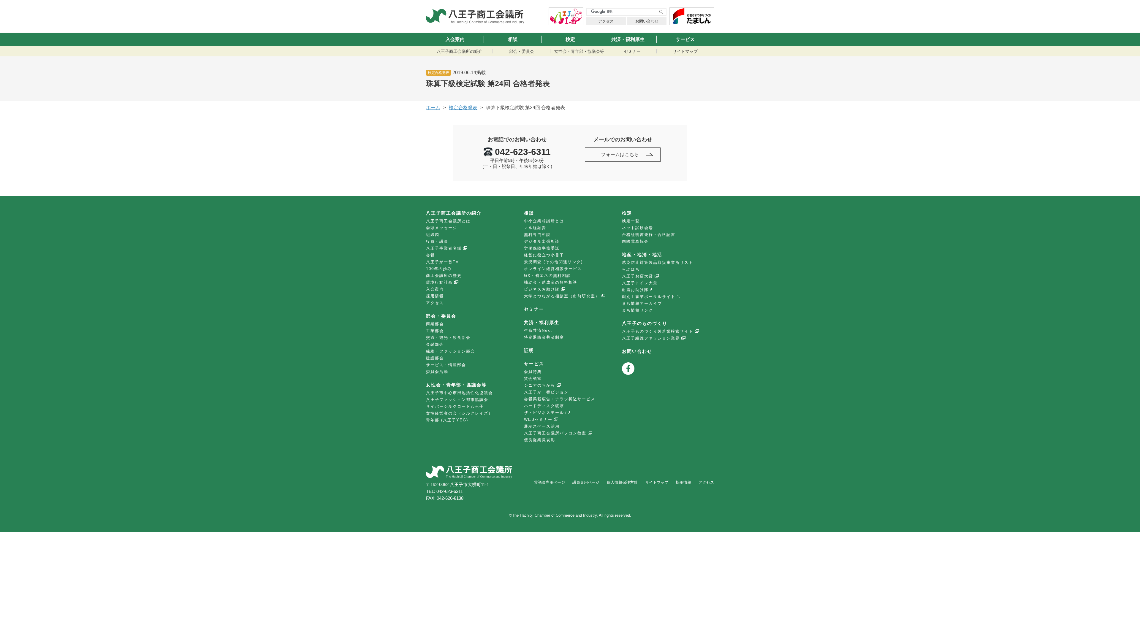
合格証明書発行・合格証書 (648, 234)
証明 (529, 350)
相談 (512, 39)
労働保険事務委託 (542, 248)
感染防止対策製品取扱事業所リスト (657, 262)
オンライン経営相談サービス (553, 268)
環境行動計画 (439, 282)
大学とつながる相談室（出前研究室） (562, 296)
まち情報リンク (637, 310)
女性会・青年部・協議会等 (579, 51)
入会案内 (455, 39)
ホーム (433, 107)
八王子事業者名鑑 (444, 248)
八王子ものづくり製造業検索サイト (657, 331)
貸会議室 (533, 378)
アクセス (606, 21)
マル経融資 (535, 228)
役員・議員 (437, 241)
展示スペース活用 (542, 426)
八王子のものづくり (644, 323)
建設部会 (435, 358)
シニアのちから (539, 385)
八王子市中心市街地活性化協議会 (459, 393)
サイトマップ (685, 51)
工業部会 (435, 331)
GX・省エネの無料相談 (547, 275)
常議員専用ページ (549, 482)
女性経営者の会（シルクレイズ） (459, 413)
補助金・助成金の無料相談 (550, 282)
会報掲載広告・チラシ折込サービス (559, 399)
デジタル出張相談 (542, 241)
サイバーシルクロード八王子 (455, 406)
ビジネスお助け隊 (542, 289)
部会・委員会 (521, 51)
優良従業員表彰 (539, 440)
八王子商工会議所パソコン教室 (555, 433)
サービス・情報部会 (446, 365)
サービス (685, 39)
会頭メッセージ (441, 228)
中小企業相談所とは (544, 221)
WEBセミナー (538, 419)
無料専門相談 (537, 234)
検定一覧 (631, 221)
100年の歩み (439, 268)
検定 (570, 39)
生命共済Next (538, 330)
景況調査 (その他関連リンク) (553, 262)
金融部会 (435, 344)
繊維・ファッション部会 (450, 351)
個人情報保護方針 (622, 482)
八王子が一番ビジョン (546, 392)
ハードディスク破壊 (544, 406)
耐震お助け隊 (635, 290)
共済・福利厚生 (628, 39)
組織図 (432, 234)
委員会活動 (437, 371)
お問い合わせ (646, 21)
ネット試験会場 (637, 228)
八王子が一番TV (442, 262)
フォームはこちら (620, 154)
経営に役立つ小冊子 (544, 255)
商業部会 (435, 324)
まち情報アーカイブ (642, 303)
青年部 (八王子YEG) (447, 420)
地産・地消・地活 (642, 254)
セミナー (632, 51)
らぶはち (631, 269)
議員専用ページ (585, 482)
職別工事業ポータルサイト (648, 296)
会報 (430, 255)
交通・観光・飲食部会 (448, 337)
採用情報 (435, 296)
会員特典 (533, 371)
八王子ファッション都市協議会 (457, 399)
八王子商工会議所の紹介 (459, 51)
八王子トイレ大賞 (640, 283)
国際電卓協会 (635, 241)
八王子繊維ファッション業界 (651, 338)
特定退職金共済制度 (544, 337)
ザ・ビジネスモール (544, 412)
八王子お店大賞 (637, 276)
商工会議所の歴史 (444, 275)
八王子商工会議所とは (448, 221)
